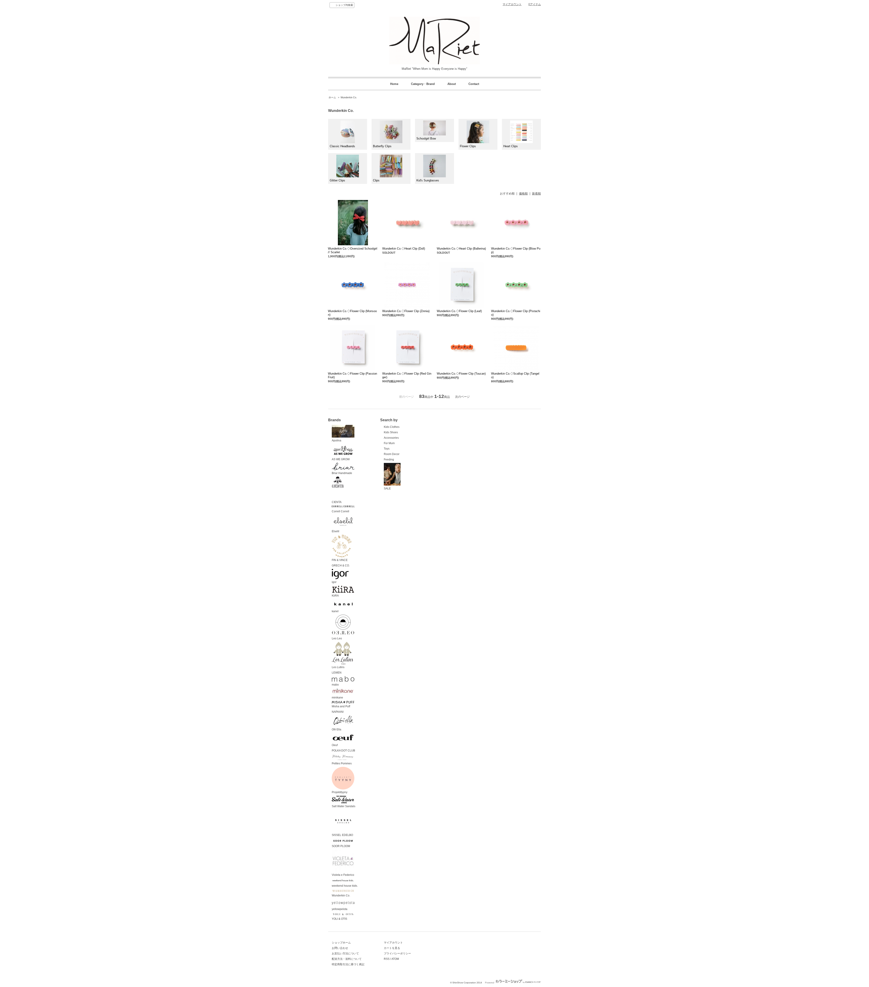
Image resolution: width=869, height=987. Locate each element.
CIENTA (336, 502)
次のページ (462, 396)
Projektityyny (339, 792)
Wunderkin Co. (349, 97)
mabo (335, 684)
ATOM (395, 959)
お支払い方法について (345, 953)
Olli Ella (336, 729)
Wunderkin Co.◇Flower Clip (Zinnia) (406, 311)
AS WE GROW (341, 459)
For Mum (389, 443)
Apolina (336, 440)
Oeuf (335, 745)
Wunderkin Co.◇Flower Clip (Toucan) (461, 373)
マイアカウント (512, 4)
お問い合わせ (340, 948)
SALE (387, 488)
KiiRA (335, 595)
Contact (473, 84)
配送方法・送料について (347, 959)
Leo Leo (337, 638)
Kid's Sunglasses (427, 180)
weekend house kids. (345, 885)
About (451, 84)
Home (394, 84)
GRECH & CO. (341, 565)
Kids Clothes (391, 427)
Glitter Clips (337, 180)
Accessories (391, 437)
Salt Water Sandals (343, 806)
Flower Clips (468, 146)
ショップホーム (341, 942)
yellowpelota (339, 909)
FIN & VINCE (340, 560)
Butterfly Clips (382, 146)
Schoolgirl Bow (426, 138)
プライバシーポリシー (397, 953)
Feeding (389, 459)
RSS (386, 959)
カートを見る (392, 948)
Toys (386, 448)
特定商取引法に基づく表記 (348, 964)
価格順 (523, 193)
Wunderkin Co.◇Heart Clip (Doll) (403, 248)
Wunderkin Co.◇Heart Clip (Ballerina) (461, 248)
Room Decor (391, 454)
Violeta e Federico (343, 874)
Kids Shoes (391, 432)
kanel (335, 611)
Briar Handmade (342, 473)
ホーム (332, 97)
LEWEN (336, 672)
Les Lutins (338, 667)
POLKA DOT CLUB (343, 750)
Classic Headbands (342, 146)
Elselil (335, 531)
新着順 (536, 193)
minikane (337, 697)
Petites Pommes (342, 763)
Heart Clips (510, 146)
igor (334, 582)
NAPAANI (338, 711)
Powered (490, 982)
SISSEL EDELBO (342, 835)
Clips (376, 180)
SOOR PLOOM (341, 846)
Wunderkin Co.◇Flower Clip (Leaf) (459, 311)
